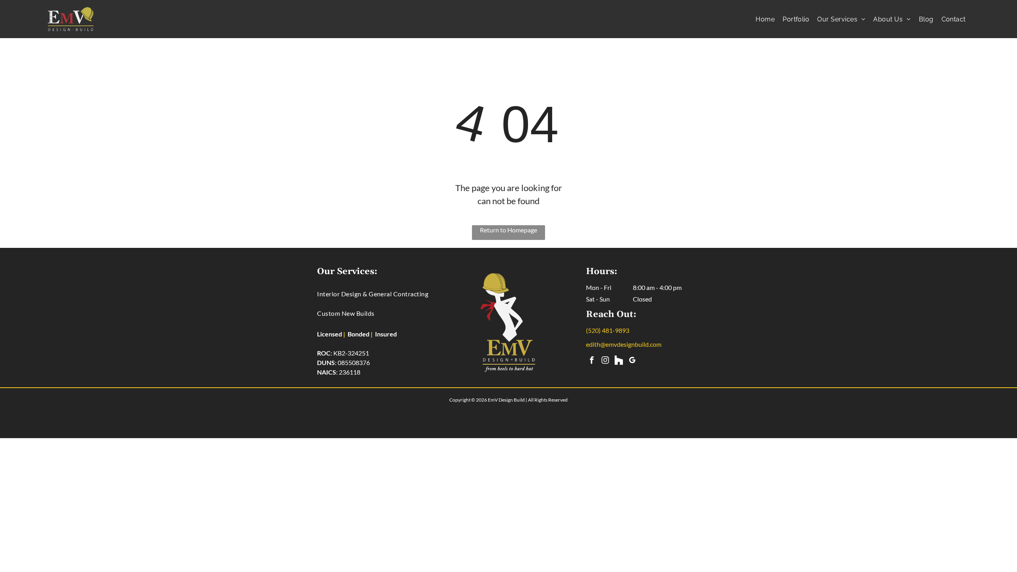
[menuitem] (765, 19)
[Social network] (619, 361)
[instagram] (605, 361)
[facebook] (591, 361)
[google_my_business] (632, 361)
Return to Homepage (508, 230)
